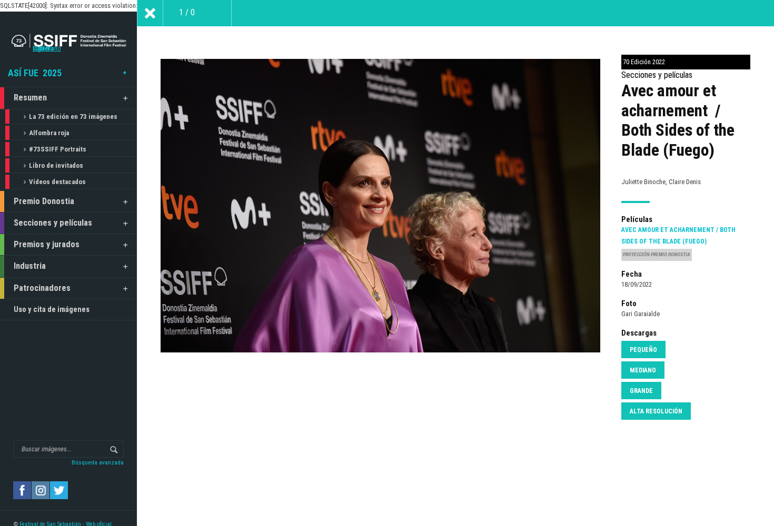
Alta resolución (656, 411)
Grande (641, 390)
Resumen (30, 98)
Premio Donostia (44, 201)
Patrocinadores (42, 288)
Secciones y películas (53, 223)
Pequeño (643, 349)
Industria (30, 266)
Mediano (643, 370)
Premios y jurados (47, 244)
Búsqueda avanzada (98, 462)
